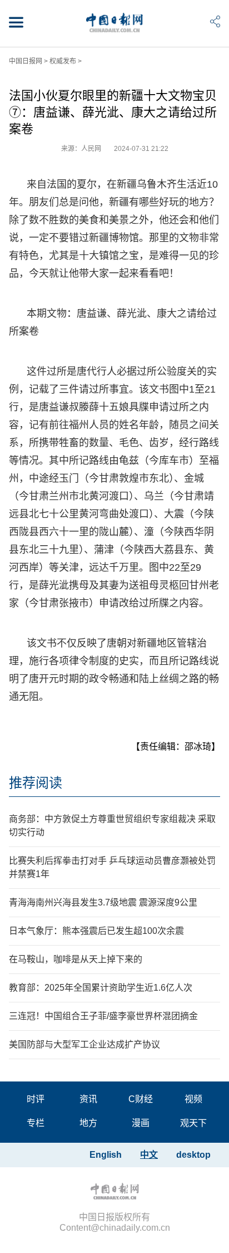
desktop (193, 1154)
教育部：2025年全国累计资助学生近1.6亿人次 (100, 987)
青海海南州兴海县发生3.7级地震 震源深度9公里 (103, 902)
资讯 (88, 1099)
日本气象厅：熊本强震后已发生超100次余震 (96, 931)
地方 (88, 1123)
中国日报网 (25, 61)
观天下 (193, 1123)
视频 (193, 1099)
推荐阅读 (35, 782)
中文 (149, 1154)
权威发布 (62, 61)
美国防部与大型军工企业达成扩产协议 (84, 1044)
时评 (35, 1099)
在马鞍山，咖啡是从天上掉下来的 (75, 959)
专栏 (35, 1123)
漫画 (141, 1123)
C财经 (140, 1099)
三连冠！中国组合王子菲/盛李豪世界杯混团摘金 (103, 1016)
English (105, 1154)
